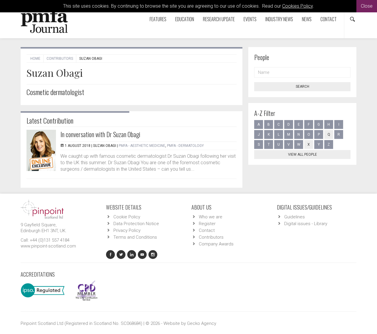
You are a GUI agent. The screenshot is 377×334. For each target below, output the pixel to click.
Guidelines (294, 217)
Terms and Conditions (135, 237)
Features (158, 19)
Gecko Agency (201, 323)
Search (302, 86)
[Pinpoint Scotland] (42, 208)
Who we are (210, 217)
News (307, 19)
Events (250, 19)
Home (35, 59)
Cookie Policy (126, 217)
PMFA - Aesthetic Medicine (142, 146)
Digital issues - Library (305, 223)
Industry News (279, 19)
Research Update (219, 19)
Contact (328, 19)
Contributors (60, 59)
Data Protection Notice (136, 223)
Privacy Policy (126, 230)
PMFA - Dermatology (185, 146)
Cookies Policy (297, 6)
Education (184, 19)
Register (207, 223)
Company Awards (216, 244)
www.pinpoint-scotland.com (48, 246)
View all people (302, 154)
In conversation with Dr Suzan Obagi (100, 134)
